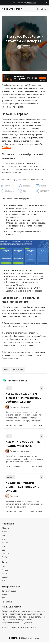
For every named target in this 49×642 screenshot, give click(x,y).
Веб (3, 550)
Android (5, 542)
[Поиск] (42, 9)
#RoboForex (18, 369)
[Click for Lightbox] (24, 186)
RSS (3, 598)
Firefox (5, 557)
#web (6, 369)
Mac (3, 535)
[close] (46, 3)
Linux (4, 539)
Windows (5, 531)
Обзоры (5, 528)
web (8, 388)
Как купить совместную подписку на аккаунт (23, 444)
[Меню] (45, 9)
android (10, 477)
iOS (3, 546)
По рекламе (7, 602)
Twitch (4, 594)
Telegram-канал (9, 591)
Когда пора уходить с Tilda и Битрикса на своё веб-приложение (23, 398)
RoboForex (6, 147)
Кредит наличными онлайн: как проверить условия (22, 487)
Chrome (5, 553)
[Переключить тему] (38, 9)
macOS (5, 577)
